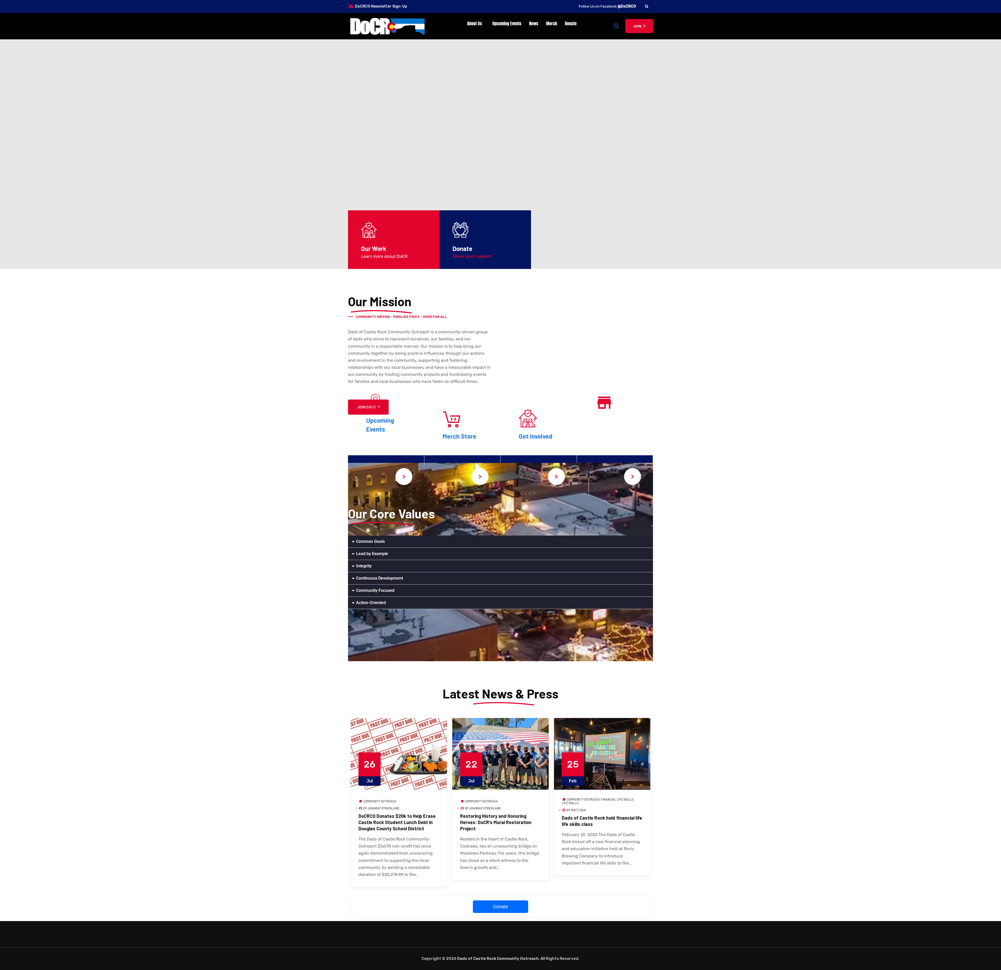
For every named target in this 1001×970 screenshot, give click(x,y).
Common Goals (370, 541)
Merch (551, 23)
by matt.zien (576, 810)
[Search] (646, 6)
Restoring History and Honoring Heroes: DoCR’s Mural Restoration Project (496, 822)
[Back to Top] (990, 961)
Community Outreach (379, 801)
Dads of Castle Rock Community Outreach (498, 958)
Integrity (364, 565)
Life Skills (570, 803)
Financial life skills (617, 799)
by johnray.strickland (381, 808)
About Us (474, 23)
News (533, 23)
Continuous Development (379, 578)
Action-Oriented (371, 602)
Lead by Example (372, 553)
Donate (571, 23)
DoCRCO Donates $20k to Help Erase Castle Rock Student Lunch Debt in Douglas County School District (397, 822)
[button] (500, 542)
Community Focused (375, 590)
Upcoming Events (506, 23)
